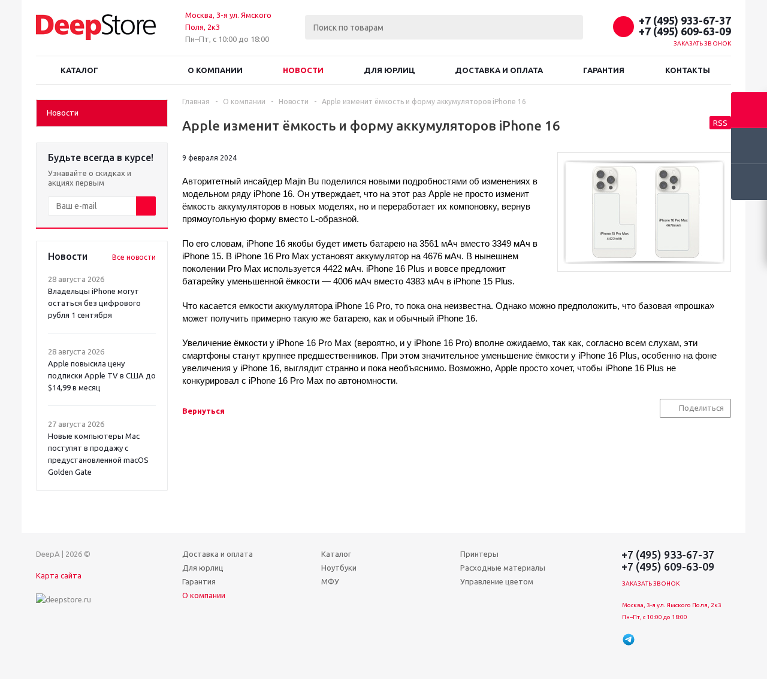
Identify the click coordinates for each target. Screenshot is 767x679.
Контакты (687, 70)
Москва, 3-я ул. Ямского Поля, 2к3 (671, 605)
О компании (215, 70)
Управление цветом (496, 581)
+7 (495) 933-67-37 (685, 20)
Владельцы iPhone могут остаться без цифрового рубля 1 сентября (94, 303)
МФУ (330, 581)
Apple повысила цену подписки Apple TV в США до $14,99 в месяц (102, 375)
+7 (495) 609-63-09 (685, 31)
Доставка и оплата (499, 70)
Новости (303, 70)
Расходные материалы (502, 567)
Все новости (134, 257)
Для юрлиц (389, 70)
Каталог (79, 70)
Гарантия (603, 70)
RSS (720, 123)
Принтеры (479, 554)
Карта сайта (58, 575)
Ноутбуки (339, 567)
